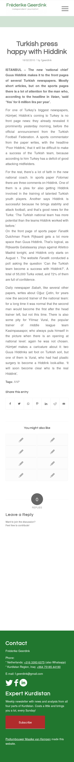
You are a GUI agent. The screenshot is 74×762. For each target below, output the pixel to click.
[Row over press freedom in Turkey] (21, 475)
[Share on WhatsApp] (28, 403)
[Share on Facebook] (10, 403)
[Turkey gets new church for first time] (52, 451)
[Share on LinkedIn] (46, 403)
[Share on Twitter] (19, 403)
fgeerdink (46, 60)
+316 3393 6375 (34, 662)
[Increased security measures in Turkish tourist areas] (52, 475)
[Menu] (63, 8)
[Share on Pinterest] (37, 403)
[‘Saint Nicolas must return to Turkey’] (21, 440)
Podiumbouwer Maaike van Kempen (28, 739)
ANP (17, 382)
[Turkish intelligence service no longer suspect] (21, 463)
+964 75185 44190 (49, 667)
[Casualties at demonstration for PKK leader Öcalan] (52, 463)
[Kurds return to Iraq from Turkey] (21, 451)
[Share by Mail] (64, 403)
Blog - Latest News (18, 21)
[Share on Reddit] (55, 403)
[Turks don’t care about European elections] (52, 440)
